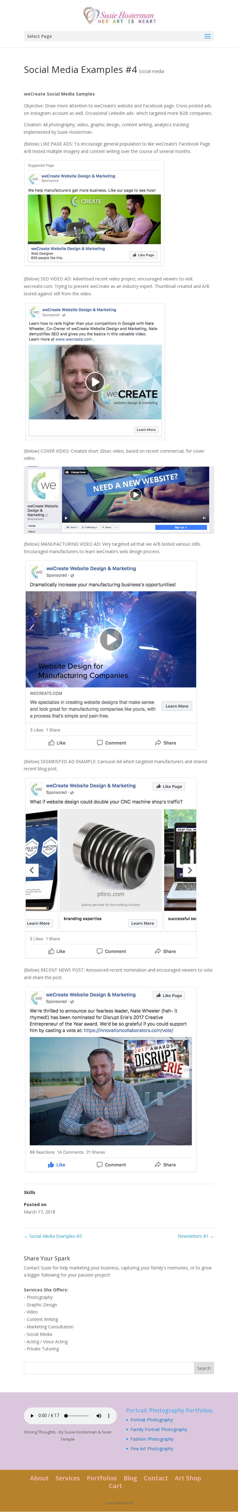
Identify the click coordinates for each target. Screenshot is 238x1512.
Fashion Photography (152, 1439)
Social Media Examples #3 (53, 1236)
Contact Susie (37, 1268)
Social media (151, 71)
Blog (130, 1478)
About (39, 1478)
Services (67, 1478)
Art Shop (188, 1478)
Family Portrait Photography (158, 1429)
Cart (115, 1486)
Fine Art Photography (151, 1449)
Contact (156, 1478)
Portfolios (102, 1478)
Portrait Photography (151, 1420)
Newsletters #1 (196, 1236)
